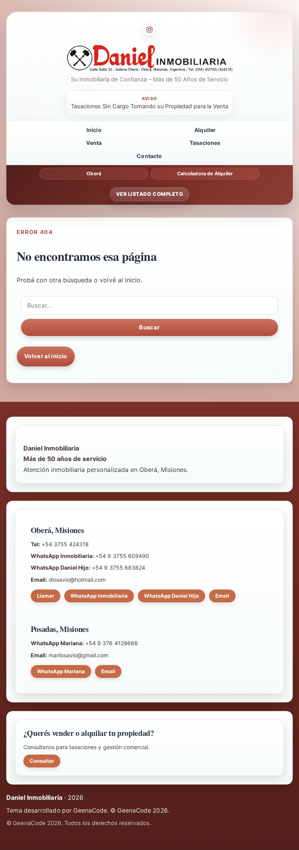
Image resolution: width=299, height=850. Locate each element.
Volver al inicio (45, 356)
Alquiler (205, 130)
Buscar (149, 327)
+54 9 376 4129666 (111, 643)
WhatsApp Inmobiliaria (99, 596)
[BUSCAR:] (149, 305)
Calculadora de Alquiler (205, 173)
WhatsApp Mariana (61, 671)
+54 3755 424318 (65, 544)
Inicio (94, 130)
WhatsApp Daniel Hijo (171, 596)
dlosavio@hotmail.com (77, 579)
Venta (94, 142)
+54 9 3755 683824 (118, 567)
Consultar (42, 761)
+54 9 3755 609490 (122, 556)
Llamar (45, 596)
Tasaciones (205, 142)
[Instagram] (149, 29)
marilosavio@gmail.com (79, 655)
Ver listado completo (149, 194)
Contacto (149, 156)
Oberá (93, 173)
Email (222, 596)
